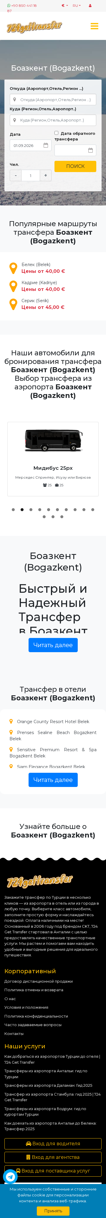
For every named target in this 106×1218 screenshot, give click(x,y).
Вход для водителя (55, 1143)
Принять (53, 1211)
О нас (10, 998)
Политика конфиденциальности (36, 1016)
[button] (13, 509)
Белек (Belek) (43, 268)
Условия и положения (26, 1007)
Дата (15, 134)
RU (75, 5)
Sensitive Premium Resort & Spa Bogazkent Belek (53, 753)
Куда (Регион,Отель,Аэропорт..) (43, 108)
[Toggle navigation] (94, 26)
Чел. (14, 164)
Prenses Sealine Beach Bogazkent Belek (53, 735)
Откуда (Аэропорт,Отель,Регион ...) (46, 88)
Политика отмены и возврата (33, 989)
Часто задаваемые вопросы (33, 1024)
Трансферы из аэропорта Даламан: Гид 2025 (48, 1085)
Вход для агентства (55, 1157)
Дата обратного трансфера (74, 136)
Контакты (14, 1033)
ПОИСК (75, 166)
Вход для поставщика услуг (55, 1171)
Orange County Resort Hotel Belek (53, 721)
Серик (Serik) (42, 304)
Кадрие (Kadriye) (43, 286)
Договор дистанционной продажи (38, 981)
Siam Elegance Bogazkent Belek (51, 767)
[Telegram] (10, 1176)
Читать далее (53, 645)
